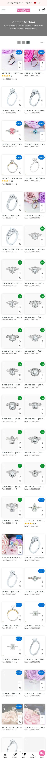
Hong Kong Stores (16, 3)
